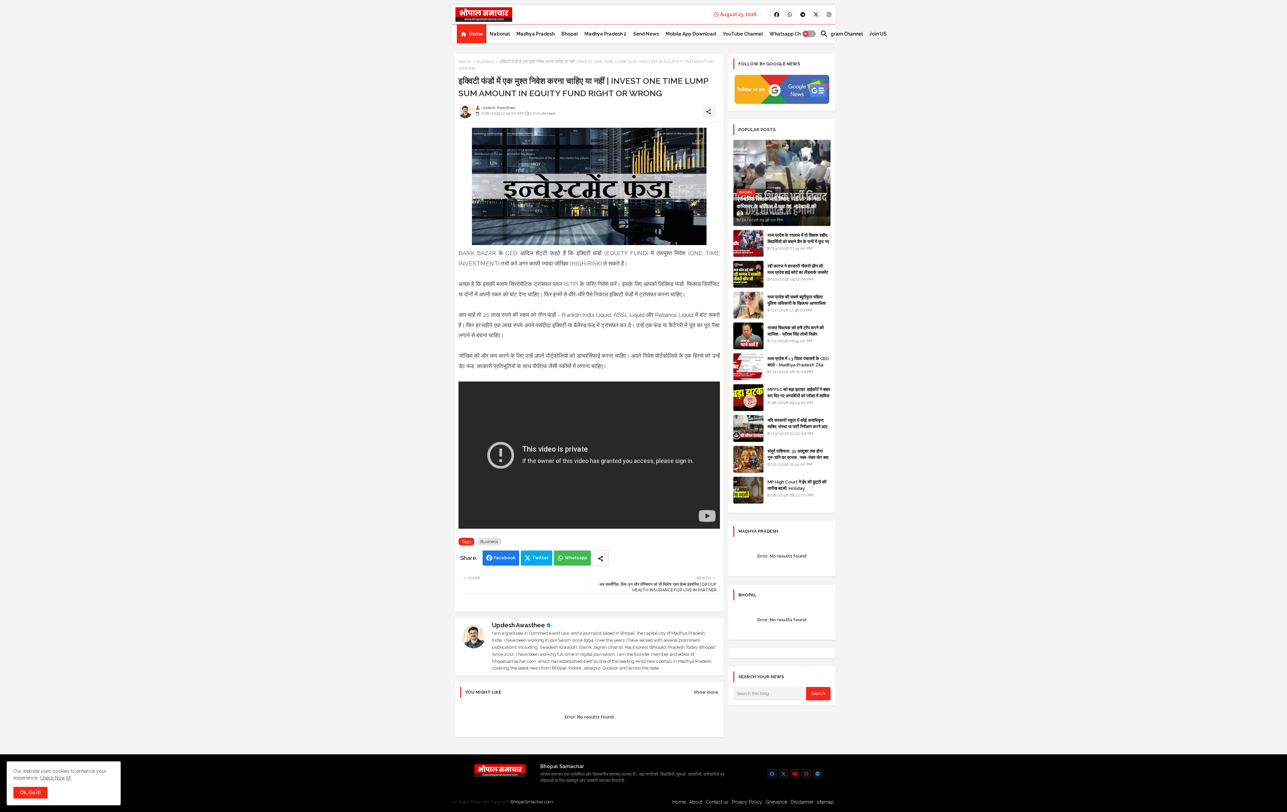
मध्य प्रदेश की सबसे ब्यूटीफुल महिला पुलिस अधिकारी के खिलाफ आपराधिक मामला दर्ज (797, 302)
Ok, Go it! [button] (30, 792)
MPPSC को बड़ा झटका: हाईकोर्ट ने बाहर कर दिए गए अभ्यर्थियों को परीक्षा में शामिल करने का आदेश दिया (799, 395)
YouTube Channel (743, 34)
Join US (877, 34)
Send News (646, 34)
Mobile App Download (691, 34)
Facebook (504, 557)
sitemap (825, 802)
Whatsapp (576, 557)
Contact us (717, 802)
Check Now (52, 777)
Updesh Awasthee (518, 625)
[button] (809, 34)
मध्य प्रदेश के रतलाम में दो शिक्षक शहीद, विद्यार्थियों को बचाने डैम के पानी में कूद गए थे (798, 241)
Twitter (540, 557)
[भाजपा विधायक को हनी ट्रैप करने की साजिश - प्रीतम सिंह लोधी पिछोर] (748, 336)
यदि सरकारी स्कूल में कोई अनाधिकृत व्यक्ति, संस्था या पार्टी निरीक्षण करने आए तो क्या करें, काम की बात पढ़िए (798, 426)
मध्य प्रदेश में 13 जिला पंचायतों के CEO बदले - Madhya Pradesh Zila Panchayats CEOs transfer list (798, 368)
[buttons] (777, 14)
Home (476, 34)
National (500, 34)
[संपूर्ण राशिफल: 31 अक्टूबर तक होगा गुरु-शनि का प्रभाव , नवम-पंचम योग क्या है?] (748, 459)
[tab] (471, 33)
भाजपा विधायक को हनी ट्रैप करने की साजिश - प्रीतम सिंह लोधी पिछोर (796, 330)
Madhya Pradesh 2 (605, 34)
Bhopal (569, 34)
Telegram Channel (841, 34)
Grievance (776, 802)
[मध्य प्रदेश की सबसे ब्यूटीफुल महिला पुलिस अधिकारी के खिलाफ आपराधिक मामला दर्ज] (748, 305)
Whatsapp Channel (791, 34)
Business (485, 61)
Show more (706, 692)
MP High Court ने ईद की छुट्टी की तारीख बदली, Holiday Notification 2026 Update (797, 488)
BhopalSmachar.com (531, 801)
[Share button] (601, 558)
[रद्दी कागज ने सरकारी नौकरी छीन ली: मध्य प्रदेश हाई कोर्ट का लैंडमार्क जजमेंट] (748, 274)
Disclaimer (802, 802)
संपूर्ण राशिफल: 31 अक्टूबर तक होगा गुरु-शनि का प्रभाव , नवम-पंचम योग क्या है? (798, 457)
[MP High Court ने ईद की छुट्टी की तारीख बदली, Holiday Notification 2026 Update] (748, 490)
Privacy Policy (747, 802)
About (695, 802)
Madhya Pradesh (535, 34)
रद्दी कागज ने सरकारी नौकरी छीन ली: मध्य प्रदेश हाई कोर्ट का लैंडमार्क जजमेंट (798, 269)
